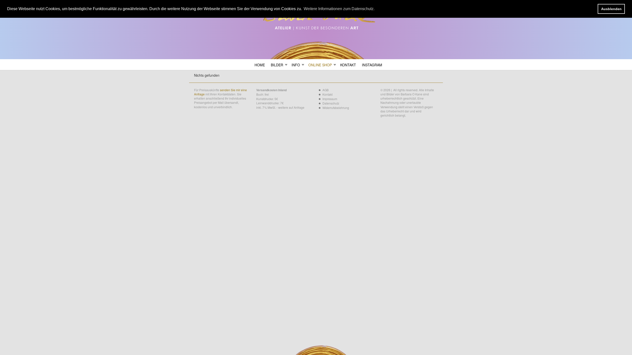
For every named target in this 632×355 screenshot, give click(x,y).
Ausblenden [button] (611, 9)
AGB (325, 90)
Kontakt (327, 94)
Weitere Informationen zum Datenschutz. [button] (339, 9)
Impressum (329, 99)
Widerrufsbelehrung (335, 108)
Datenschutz (330, 103)
